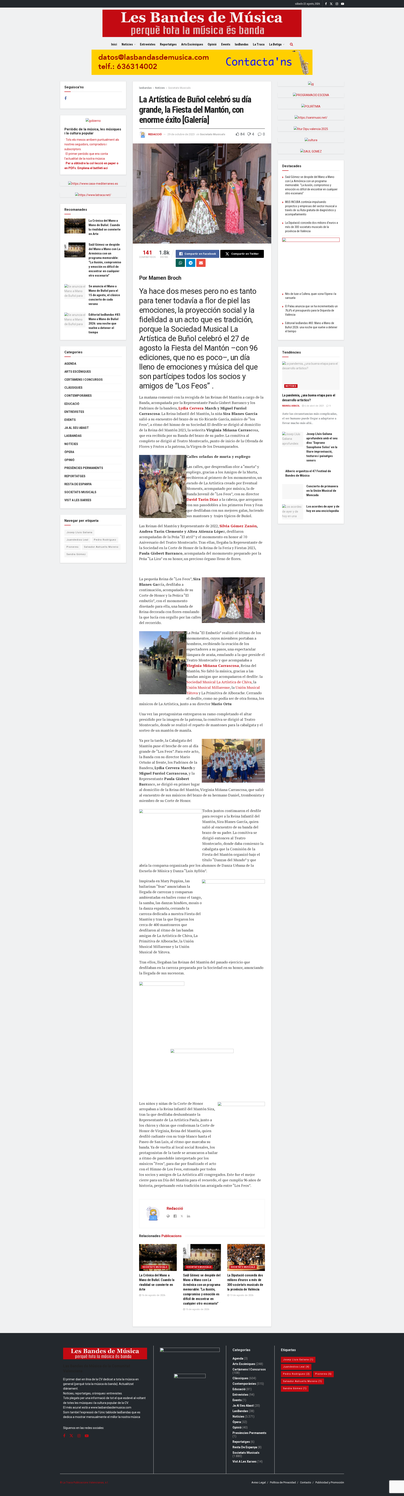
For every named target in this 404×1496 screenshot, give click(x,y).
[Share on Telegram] (190, 263)
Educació (71, 403)
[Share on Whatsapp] (180, 263)
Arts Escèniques (192, 44)
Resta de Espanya (78, 484)
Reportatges (168, 44)
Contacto (305, 1482)
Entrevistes (147, 44)
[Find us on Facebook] (326, 4)
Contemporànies (78, 395)
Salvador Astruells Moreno (101, 547)
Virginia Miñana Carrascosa (212, 665)
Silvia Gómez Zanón (238, 525)
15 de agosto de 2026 (197, 1309)
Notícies (127, 44)
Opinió (212, 44)
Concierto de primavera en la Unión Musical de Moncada (322, 490)
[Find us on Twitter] (331, 4)
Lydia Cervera (191, 408)
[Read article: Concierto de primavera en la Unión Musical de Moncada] (292, 491)
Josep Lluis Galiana (79, 532)
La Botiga (275, 44)
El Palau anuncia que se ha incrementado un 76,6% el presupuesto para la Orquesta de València (311, 310)
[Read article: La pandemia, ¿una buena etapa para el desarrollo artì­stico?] (311, 375)
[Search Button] (291, 44)
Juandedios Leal (77, 539)
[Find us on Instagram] (337, 4)
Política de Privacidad (283, 1482)
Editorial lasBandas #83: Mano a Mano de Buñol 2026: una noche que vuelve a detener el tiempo (105, 323)
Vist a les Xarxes (77, 500)
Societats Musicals (179, 87)
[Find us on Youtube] (342, 4)
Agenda (70, 363)
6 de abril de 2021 (314, 405)
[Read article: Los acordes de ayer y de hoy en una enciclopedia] (292, 511)
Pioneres (72, 547)
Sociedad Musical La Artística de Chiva (218, 682)
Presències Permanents (83, 468)
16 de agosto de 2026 (153, 1295)
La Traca (258, 44)
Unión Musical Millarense (208, 687)
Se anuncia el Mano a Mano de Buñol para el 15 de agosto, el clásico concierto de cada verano (104, 295)
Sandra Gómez (76, 554)
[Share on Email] (201, 263)
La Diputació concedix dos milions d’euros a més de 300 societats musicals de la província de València (311, 227)
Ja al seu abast (76, 427)
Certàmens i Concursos (83, 379)
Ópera (69, 452)
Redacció (155, 134)
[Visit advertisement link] (202, 65)
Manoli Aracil (291, 405)
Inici (114, 44)
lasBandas (241, 44)
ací (106, 168)
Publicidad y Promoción (329, 1482)
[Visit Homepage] (201, 23)
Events (225, 44)
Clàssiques (73, 387)
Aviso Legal (258, 1482)
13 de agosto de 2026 (241, 1295)
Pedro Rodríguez (105, 539)
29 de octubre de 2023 (181, 134)
